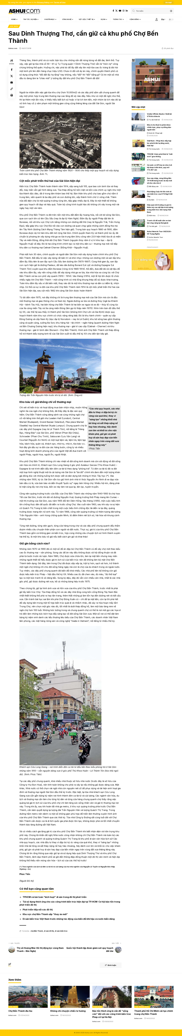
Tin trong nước (154, 149)
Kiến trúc (152, 215)
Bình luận (112, 965)
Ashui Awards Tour (156, 237)
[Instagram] (123, 11)
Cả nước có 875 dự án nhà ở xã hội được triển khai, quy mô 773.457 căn (159, 167)
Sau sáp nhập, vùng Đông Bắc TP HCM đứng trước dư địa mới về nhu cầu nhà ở (159, 180)
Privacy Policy (43, 2)
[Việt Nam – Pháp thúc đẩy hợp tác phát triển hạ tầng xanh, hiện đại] (138, 143)
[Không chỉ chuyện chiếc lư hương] (70, 997)
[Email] (11, 82)
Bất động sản (154, 186)
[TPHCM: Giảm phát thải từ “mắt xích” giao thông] (138, 156)
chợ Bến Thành (37, 931)
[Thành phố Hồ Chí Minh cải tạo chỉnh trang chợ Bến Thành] (154, 997)
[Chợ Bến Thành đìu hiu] (28, 997)
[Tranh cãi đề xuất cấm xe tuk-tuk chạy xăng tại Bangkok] (138, 223)
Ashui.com (12, 48)
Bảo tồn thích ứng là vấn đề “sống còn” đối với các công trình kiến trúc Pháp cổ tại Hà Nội (111, 1014)
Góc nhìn (14, 26)
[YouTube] (120, 11)
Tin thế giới (153, 226)
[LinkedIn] (126, 11)
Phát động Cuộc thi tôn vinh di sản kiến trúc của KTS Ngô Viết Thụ (159, 194)
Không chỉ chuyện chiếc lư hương (68, 1011)
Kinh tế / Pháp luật (155, 133)
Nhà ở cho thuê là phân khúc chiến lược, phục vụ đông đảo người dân (159, 127)
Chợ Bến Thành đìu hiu (20, 1011)
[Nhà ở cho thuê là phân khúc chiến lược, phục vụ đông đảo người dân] (138, 127)
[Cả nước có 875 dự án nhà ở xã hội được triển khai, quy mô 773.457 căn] (138, 167)
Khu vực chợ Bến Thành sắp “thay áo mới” (45, 914)
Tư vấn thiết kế (154, 120)
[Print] (11, 95)
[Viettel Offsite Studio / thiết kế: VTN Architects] (138, 116)
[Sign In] (156, 19)
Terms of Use (59, 2)
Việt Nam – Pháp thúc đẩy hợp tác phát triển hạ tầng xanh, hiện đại (159, 143)
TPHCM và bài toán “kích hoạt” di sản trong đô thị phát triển (54, 897)
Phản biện (97, 1007)
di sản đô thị (49, 931)
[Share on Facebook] (11, 69)
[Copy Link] (11, 89)
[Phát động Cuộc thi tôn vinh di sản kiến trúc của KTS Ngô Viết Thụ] (138, 194)
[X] (116, 11)
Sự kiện (151, 200)
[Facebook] (113, 11)
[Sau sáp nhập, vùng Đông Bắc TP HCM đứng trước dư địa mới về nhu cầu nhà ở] (138, 181)
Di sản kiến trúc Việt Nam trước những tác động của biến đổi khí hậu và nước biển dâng (69, 919)
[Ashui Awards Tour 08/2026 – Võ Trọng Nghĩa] (138, 234)
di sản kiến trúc (61, 931)
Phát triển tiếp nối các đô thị (38, 909)
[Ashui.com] (24, 11)
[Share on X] (11, 76)
